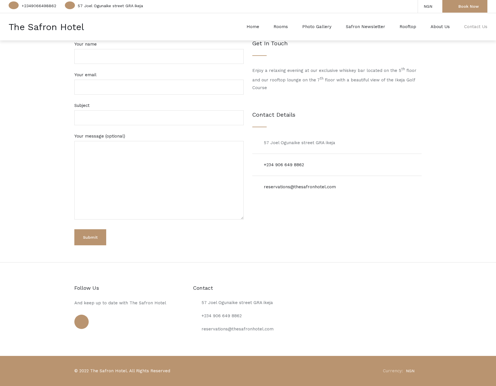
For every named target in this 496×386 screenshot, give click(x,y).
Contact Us (475, 26)
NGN (428, 6)
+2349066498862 (39, 5)
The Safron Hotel (46, 26)
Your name (85, 44)
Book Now (468, 6)
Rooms (281, 26)
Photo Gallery (317, 26)
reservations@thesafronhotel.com (300, 186)
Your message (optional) (99, 136)
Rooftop (408, 26)
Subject (82, 105)
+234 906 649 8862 (284, 164)
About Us (440, 26)
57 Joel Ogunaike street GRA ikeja (110, 5)
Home (253, 26)
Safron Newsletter (365, 26)
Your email (85, 74)
